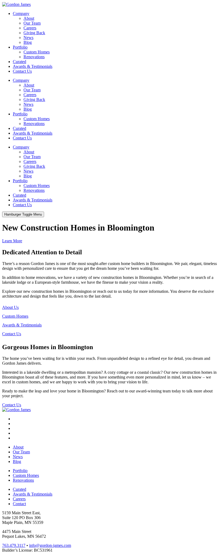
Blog (28, 42)
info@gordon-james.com (50, 545)
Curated (19, 61)
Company (21, 13)
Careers (30, 28)
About (29, 18)
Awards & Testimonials (32, 66)
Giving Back (34, 32)
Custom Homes (37, 52)
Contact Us (22, 71)
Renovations (34, 56)
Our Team (32, 23)
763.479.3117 (13, 545)
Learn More (12, 241)
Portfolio (20, 47)
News (28, 37)
